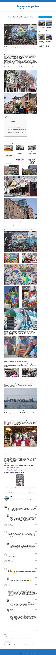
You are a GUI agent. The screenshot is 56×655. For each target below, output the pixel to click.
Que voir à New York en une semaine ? (13, 467)
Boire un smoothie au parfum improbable (14, 130)
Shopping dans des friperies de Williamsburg (14, 127)
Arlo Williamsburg (32, 153)
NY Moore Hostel (8, 153)
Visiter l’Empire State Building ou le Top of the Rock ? (15, 470)
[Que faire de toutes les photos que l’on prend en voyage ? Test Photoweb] (41, 37)
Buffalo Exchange (17, 364)
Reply (36, 514)
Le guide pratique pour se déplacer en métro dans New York (16, 469)
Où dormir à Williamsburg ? (12, 118)
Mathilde (31, 492)
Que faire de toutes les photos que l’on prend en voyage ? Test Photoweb (41, 44)
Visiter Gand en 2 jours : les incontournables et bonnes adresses (48, 44)
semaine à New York (12, 46)
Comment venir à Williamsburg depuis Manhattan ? (15, 132)
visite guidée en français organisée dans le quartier (25, 229)
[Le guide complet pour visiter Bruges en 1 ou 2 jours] (41, 23)
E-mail (5, 634)
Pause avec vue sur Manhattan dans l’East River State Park (17, 129)
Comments (9, 492)
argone (11, 609)
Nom (5, 632)
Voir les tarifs (8, 163)
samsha (9, 524)
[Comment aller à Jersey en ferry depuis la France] (49, 23)
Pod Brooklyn (13, 121)
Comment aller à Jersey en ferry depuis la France (48, 29)
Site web (5, 636)
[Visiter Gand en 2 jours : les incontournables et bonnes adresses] (49, 37)
